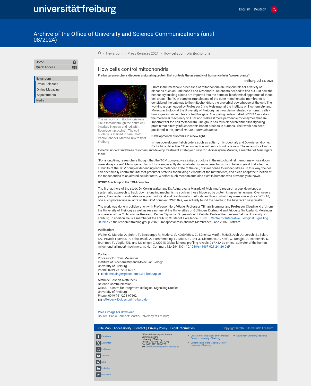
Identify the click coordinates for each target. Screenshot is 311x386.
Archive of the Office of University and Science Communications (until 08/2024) (124, 37)
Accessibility (122, 328)
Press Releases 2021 (143, 53)
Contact (139, 328)
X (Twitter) (106, 343)
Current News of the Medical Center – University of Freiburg (209, 344)
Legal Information (182, 328)
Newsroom (114, 53)
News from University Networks (251, 336)
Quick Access (45, 67)
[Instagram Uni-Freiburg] (98, 349)
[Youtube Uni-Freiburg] (98, 355)
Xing (103, 362)
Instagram (106, 349)
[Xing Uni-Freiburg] (98, 362)
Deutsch (260, 9)
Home (99, 53)
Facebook (106, 336)
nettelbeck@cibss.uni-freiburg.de (124, 299)
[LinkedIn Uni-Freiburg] (98, 368)
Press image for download (116, 312)
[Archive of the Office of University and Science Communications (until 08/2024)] (253, 32)
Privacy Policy (157, 328)
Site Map (104, 328)
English (244, 9)
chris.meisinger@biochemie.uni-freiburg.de (131, 274)
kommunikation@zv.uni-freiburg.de (162, 346)
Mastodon (106, 374)
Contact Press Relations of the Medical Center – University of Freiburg (210, 337)
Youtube (105, 355)
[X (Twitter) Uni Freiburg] (98, 343)
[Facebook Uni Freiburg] (98, 336)
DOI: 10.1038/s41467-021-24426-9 (202, 246)
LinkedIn (105, 368)
